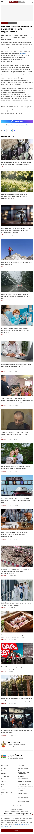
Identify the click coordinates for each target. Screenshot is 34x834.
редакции (23, 53)
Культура (3, 781)
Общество (4, 23)
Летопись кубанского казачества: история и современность (24, 772)
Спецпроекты (21, 776)
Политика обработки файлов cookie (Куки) (24, 800)
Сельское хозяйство (6, 792)
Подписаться (18, 121)
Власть (3, 771)
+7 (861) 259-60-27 (8, 814)
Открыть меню (2, 2)
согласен (17, 830)
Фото (2, 784)
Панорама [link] (3, 201)
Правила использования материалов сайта (25, 796)
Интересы (3, 794)
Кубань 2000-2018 (23, 778)
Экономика (4, 773)
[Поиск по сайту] (32, 2)
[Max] (14, 130)
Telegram (21, 805)
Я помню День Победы (24, 784)
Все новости (4, 765)
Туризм (3, 789)
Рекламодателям (22, 793)
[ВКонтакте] (4, 130)
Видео (2, 786)
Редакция (20, 790)
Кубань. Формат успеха (24, 781)
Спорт (2, 779)
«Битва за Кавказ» (23, 768)
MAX (27, 125)
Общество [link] (3, 167)
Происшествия (5, 776)
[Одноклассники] (8, 130)
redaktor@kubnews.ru (24, 814)
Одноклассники (17, 805)
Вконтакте (13, 805)
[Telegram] (11, 130)
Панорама (21, 765)
